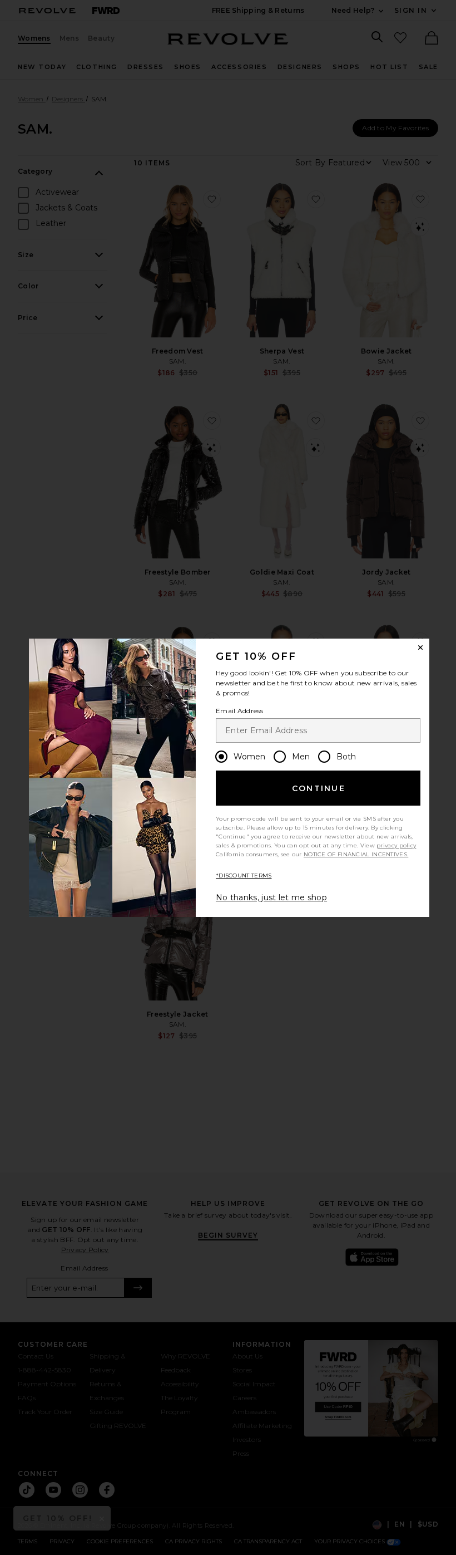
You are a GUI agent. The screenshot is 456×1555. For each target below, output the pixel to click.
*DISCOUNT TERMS (244, 875)
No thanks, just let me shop (271, 897)
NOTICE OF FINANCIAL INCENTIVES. (356, 854)
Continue (318, 788)
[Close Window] (420, 647)
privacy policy (396, 845)
